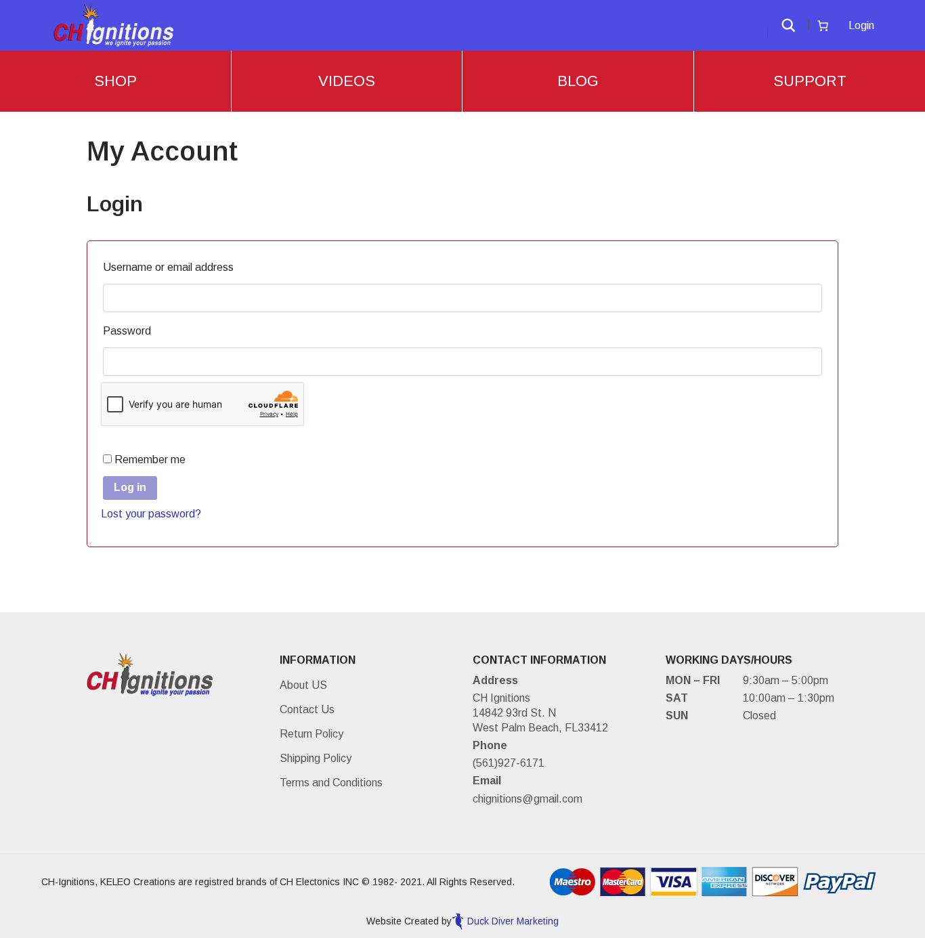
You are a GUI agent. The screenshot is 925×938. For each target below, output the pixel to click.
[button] (788, 25)
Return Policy (311, 734)
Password (130, 331)
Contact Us (307, 709)
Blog (578, 80)
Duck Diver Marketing (513, 921)
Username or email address (171, 267)
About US (303, 685)
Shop (115, 80)
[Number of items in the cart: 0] (822, 25)
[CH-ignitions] (114, 24)
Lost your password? (151, 513)
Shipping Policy (315, 758)
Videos (346, 80)
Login (861, 25)
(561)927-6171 (508, 763)
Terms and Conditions (331, 782)
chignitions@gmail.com (527, 799)
